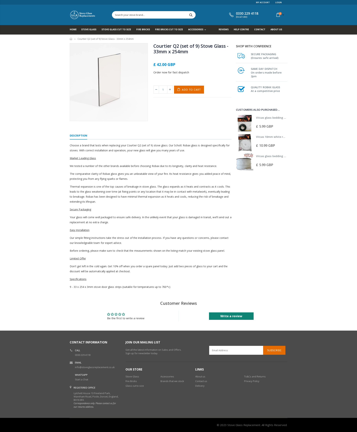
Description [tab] (78, 135)
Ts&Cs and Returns (255, 376)
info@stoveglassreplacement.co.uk (95, 367)
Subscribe (274, 350)
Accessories (167, 376)
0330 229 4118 (82, 355)
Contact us (201, 381)
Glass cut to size (135, 385)
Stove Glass (132, 376)
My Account (263, 2)
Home (71, 39)
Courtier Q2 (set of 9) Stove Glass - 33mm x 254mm (190, 49)
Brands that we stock (172, 381)
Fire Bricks (131, 381)
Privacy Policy (251, 381)
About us (200, 376)
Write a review (231, 316)
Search (191, 14)
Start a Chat (81, 379)
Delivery (200, 385)
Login (278, 2)
